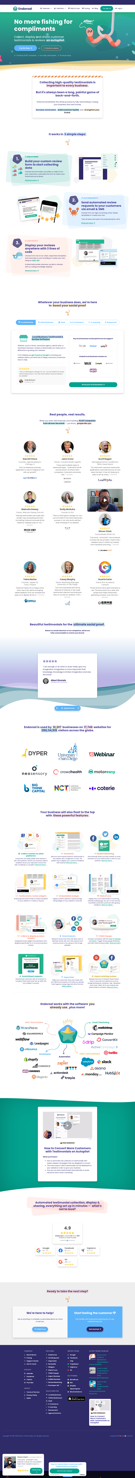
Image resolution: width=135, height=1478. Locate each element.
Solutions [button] (60, 8)
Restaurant (111, 322)
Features (50, 1352)
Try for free (24, 48)
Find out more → (41, 866)
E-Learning (95, 322)
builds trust (56, 345)
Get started (94, 1330)
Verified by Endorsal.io (67, 1241)
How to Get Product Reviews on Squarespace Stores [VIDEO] (98, 1361)
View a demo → (67, 987)
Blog (96, 8)
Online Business (46, 322)
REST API (35, 260)
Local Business (26, 322)
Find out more (31, 180)
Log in (119, 8)
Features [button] (46, 8)
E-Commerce (78, 322)
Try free (106, 8)
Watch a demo (52, 48)
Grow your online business (92, 383)
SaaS (62, 322)
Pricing (87, 8)
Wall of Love (75, 8)
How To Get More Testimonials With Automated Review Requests (98, 1389)
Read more (70, 475)
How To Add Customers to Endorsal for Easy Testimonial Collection (99, 1374)
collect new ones (44, 357)
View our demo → (107, 906)
